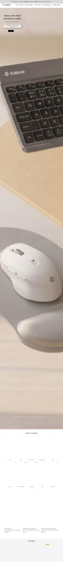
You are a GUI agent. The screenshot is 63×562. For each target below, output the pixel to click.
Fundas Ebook (31, 486)
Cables (42, 486)
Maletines (10, 486)
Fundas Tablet (31, 459)
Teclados (10, 459)
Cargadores (53, 486)
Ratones (21, 459)
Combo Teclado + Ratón (21, 486)
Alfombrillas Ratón (42, 459)
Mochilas (52, 459)
